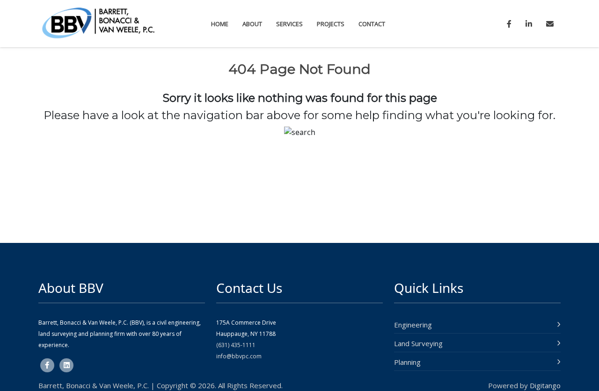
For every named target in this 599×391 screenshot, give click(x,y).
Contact (371, 24)
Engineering (413, 324)
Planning (407, 362)
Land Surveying (418, 343)
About (252, 24)
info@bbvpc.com (239, 356)
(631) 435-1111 (236, 345)
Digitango (545, 385)
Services (289, 24)
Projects (330, 24)
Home (219, 24)
